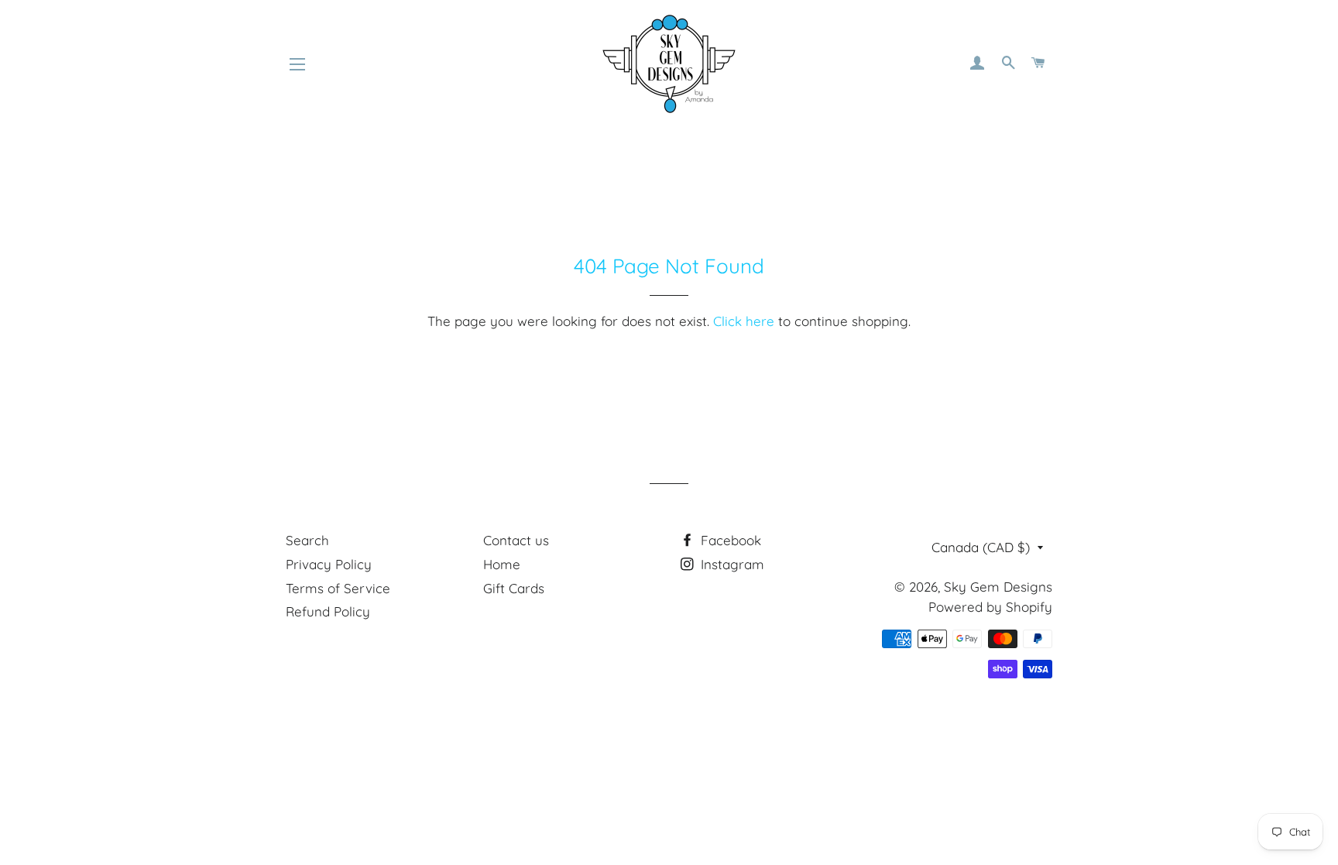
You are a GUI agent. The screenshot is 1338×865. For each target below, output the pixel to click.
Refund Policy (328, 611)
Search (307, 540)
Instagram (730, 564)
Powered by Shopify (990, 607)
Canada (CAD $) (980, 547)
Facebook (729, 540)
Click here (743, 321)
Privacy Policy (329, 564)
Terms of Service (338, 588)
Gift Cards (513, 588)
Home (501, 564)
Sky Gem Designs (998, 586)
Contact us (516, 540)
